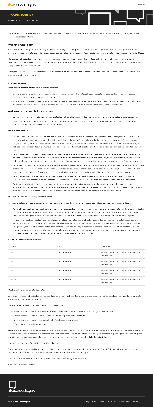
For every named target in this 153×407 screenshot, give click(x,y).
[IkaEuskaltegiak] (22, 5)
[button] (140, 5)
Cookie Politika (124, 402)
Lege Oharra (91, 402)
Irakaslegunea (139, 402)
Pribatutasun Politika (107, 402)
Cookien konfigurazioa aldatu (21, 365)
